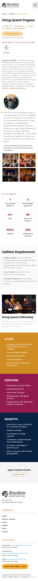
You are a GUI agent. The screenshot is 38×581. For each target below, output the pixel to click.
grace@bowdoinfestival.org (21, 545)
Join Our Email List (15, 566)
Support (5, 525)
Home (4, 14)
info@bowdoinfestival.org (16, 559)
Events (4, 522)
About (4, 528)
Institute (11, 14)
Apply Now (19, 474)
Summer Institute (8, 519)
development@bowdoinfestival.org (15, 553)
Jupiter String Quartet (17, 88)
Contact (5, 531)
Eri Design (32, 577)
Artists (4, 516)
